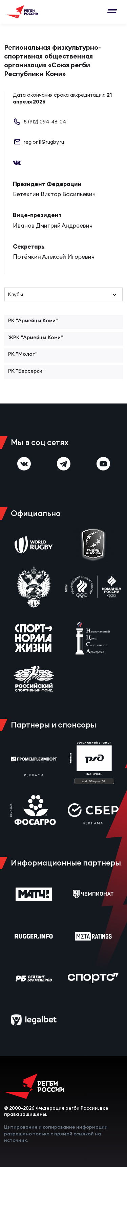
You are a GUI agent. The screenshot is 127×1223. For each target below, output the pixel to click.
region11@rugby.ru (44, 142)
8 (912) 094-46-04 (45, 121)
